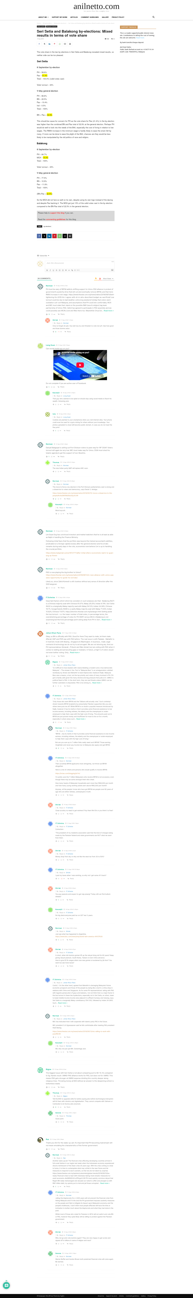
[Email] (65, 44)
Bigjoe (65, 1096)
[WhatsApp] (59, 44)
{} (75, 270)
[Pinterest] (54, 44)
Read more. (140, 38)
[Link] (72, 270)
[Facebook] (39, 44)
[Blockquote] (65, 270)
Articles (74, 17)
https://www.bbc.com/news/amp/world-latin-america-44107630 (79, 936)
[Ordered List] (59, 270)
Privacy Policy (118, 17)
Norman (66, 323)
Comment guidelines (90, 17)
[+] (78, 270)
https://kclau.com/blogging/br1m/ (67, 773)
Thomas (68, 1116)
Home (39, 23)
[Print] (70, 44)
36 (114, 39)
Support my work (59, 17)
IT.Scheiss (69, 731)
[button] (153, 17)
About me (42, 17)
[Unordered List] (62, 270)
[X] (44, 44)
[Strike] (56, 270)
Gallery (105, 17)
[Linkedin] (49, 44)
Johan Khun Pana (69, 665)
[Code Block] (69, 270)
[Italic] (50, 270)
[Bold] (47, 270)
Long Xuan (67, 396)
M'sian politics (47, 23)
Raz (64, 1158)
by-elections (47, 226)
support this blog (57, 212)
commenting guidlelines (55, 219)
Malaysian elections (60, 23)
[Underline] (53, 270)
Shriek (68, 872)
